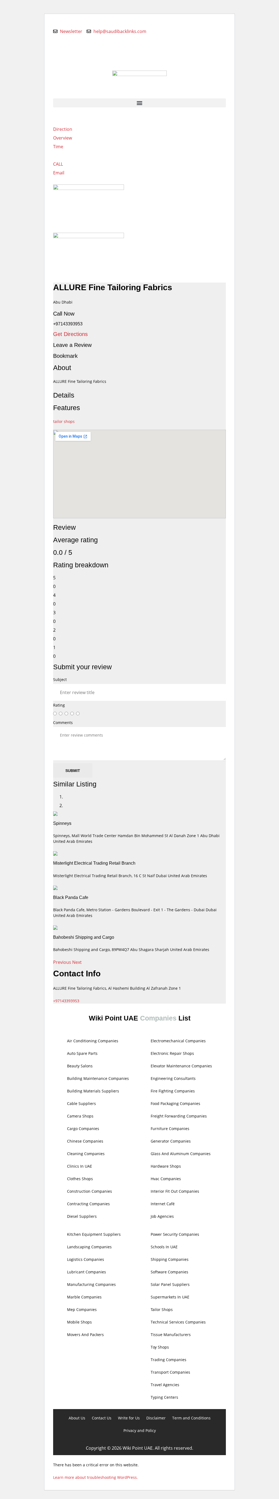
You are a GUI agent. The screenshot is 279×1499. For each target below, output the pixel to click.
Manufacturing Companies (91, 1284)
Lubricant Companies (86, 1271)
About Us (77, 1418)
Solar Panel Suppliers (170, 1284)
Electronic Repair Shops (172, 1053)
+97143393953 (66, 1000)
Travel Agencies (165, 1384)
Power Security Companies (175, 1234)
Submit (72, 770)
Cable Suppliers (81, 1103)
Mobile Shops (79, 1322)
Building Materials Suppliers (93, 1091)
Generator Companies (171, 1141)
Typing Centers (164, 1397)
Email (58, 173)
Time (58, 147)
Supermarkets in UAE (170, 1297)
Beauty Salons (80, 1065)
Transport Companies (170, 1372)
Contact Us (101, 1418)
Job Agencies (162, 1216)
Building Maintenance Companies (98, 1078)
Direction (62, 129)
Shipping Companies (170, 1259)
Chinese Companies (85, 1141)
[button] (139, 102)
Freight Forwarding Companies (179, 1116)
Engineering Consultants (173, 1078)
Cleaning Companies (86, 1153)
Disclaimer (156, 1418)
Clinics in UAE (79, 1166)
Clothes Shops (80, 1178)
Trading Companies (168, 1359)
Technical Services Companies (178, 1322)
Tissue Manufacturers (171, 1334)
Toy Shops (160, 1347)
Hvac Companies (166, 1178)
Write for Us (129, 1418)
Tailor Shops (162, 1309)
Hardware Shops (166, 1166)
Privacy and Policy (139, 1430)
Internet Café (163, 1203)
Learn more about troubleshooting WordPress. (95, 1477)
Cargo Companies (83, 1128)
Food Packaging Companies (175, 1103)
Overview (62, 138)
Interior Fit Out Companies (175, 1191)
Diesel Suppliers (82, 1216)
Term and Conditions (191, 1418)
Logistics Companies (85, 1259)
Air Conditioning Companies (92, 1040)
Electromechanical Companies (178, 1040)
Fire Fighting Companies (173, 1091)
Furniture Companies (170, 1128)
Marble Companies (84, 1297)
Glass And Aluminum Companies (181, 1153)
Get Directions (70, 334)
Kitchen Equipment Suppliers (94, 1234)
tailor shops (64, 421)
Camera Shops (80, 1116)
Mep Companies (82, 1309)
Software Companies (169, 1271)
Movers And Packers (85, 1334)
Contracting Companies (88, 1203)
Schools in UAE (164, 1246)
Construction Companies (89, 1191)
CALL (58, 164)
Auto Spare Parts (82, 1053)
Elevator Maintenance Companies (181, 1065)
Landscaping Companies (89, 1246)
